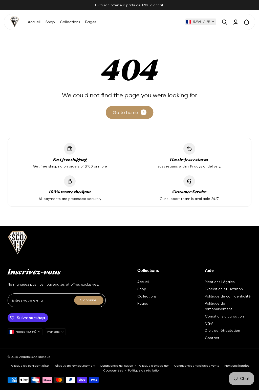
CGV (209, 323)
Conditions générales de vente (197, 365)
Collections (147, 296)
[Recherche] (224, 22)
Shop (141, 289)
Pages (142, 303)
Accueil (34, 22)
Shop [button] (50, 22)
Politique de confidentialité (228, 296)
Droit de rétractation (222, 330)
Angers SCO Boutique (34, 357)
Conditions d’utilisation (116, 365)
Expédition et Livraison (224, 289)
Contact (212, 338)
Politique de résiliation (144, 370)
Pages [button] (91, 22)
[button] (200, 21)
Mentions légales (236, 365)
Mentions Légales (220, 282)
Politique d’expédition (153, 365)
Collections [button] (70, 22)
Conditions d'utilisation (224, 316)
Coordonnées (113, 370)
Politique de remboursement (74, 365)
